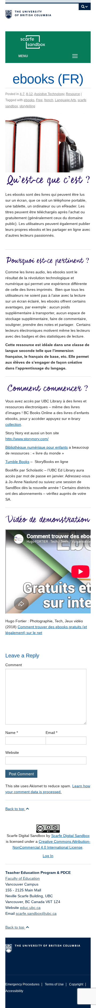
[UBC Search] (85, 9)
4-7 (22, 94)
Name (11, 732)
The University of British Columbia (35, 13)
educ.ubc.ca (30, 907)
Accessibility (14, 991)
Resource (73, 94)
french (48, 100)
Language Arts (65, 100)
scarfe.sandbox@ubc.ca (36, 913)
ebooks (29, 100)
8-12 (29, 94)
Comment (13, 665)
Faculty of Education (22, 878)
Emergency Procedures (22, 984)
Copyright (76, 984)
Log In (48, 856)
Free (39, 100)
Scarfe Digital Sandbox (70, 835)
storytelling (27, 106)
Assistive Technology (49, 94)
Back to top (15, 809)
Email (51, 732)
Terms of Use (54, 984)
